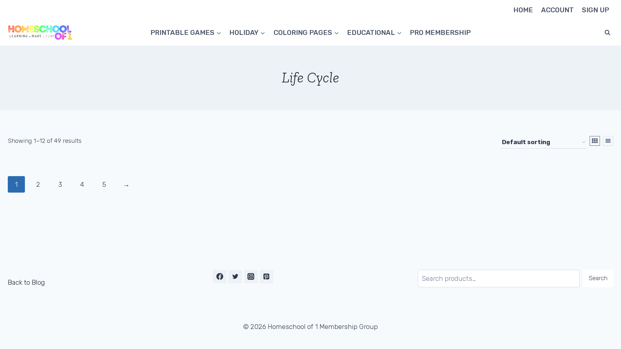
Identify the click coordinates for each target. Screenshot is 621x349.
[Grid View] (595, 141)
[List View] (608, 141)
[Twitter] (235, 276)
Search (598, 278)
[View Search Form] (607, 32)
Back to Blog (26, 282)
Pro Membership (440, 32)
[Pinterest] (266, 276)
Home (523, 10)
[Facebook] (219, 276)
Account (557, 10)
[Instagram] (251, 276)
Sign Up (595, 10)
